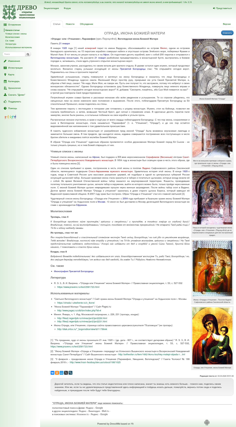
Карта (11, 74)
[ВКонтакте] (52, 373)
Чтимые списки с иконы (16, 33)
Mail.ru (105, 411)
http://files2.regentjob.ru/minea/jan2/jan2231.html (82, 321)
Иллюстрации (15, 67)
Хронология (14, 87)
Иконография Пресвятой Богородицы (74, 271)
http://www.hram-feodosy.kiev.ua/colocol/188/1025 (95, 362)
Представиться (224, 8)
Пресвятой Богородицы (133, 68)
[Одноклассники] (57, 373)
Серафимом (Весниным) (159, 156)
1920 (185, 171)
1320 (64, 48)
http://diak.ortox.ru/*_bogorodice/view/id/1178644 (82, 329)
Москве (101, 201)
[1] (75, 48)
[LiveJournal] (70, 373)
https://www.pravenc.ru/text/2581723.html (78, 286)
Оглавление (14, 24)
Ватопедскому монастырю (65, 57)
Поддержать (14, 101)
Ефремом (81, 204)
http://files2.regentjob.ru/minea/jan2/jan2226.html (82, 318)
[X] (66, 373)
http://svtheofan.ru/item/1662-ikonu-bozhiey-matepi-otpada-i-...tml (151, 354)
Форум (67, 8)
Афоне (96, 156)
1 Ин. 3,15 (187, 2)
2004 (125, 198)
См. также (9, 40)
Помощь (12, 108)
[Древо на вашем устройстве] (207, 423)
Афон (106, 54)
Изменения (14, 60)
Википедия (94, 411)
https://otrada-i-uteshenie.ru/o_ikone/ (76, 302)
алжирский (90, 48)
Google (99, 407)
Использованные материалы (18, 47)
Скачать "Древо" (16, 94)
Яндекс (89, 407)
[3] (183, 193)
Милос (163, 48)
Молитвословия (12, 37)
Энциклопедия (51, 8)
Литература (10, 43)
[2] (78, 163)
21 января (64, 43)
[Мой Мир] (61, 373)
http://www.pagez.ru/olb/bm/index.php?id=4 (79, 310)
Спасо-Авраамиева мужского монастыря (111, 171)
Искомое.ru (83, 414)
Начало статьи (12, 30)
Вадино (146, 168)
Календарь (14, 81)
